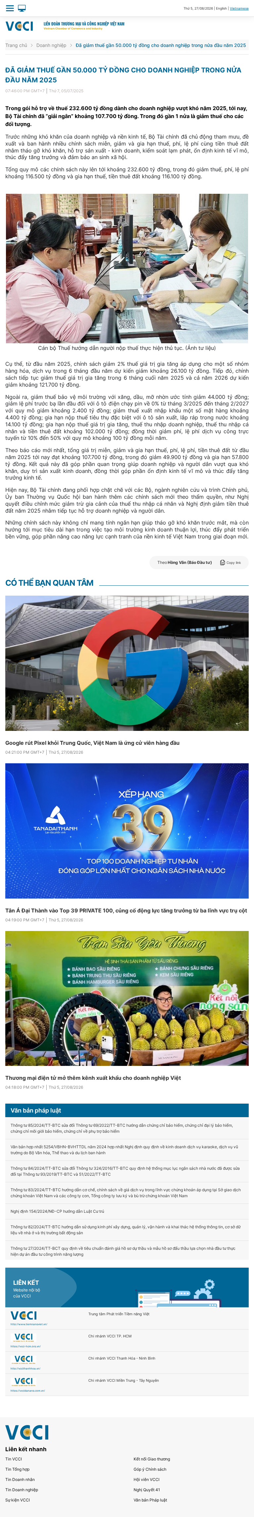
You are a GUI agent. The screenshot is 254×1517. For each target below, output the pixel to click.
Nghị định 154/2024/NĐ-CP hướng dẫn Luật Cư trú (57, 1211)
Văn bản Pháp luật (150, 1499)
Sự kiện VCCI (17, 1499)
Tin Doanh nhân (20, 1479)
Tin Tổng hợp (17, 1469)
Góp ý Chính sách (150, 1469)
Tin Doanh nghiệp (21, 1489)
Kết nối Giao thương (152, 1458)
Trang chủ (16, 45)
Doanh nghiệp (51, 45)
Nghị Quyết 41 (147, 1489)
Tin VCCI (13, 1458)
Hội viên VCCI (146, 1479)
